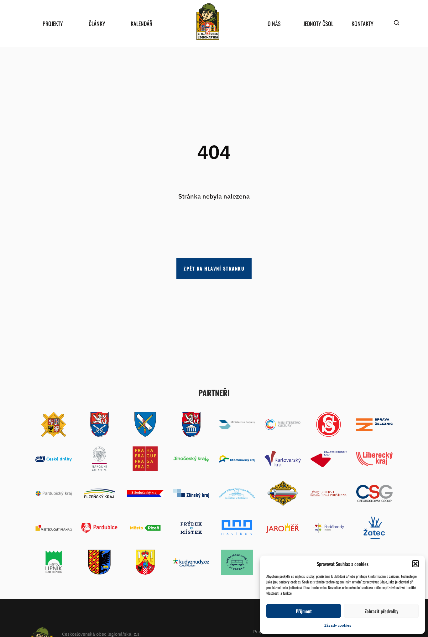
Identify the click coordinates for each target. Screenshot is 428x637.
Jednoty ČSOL (318, 23)
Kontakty (362, 23)
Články (97, 23)
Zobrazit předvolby (381, 611)
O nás (274, 23)
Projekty (53, 23)
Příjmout (304, 611)
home (207, 21)
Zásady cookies (337, 625)
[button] (415, 564)
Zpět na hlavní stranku (214, 268)
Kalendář (141, 23)
